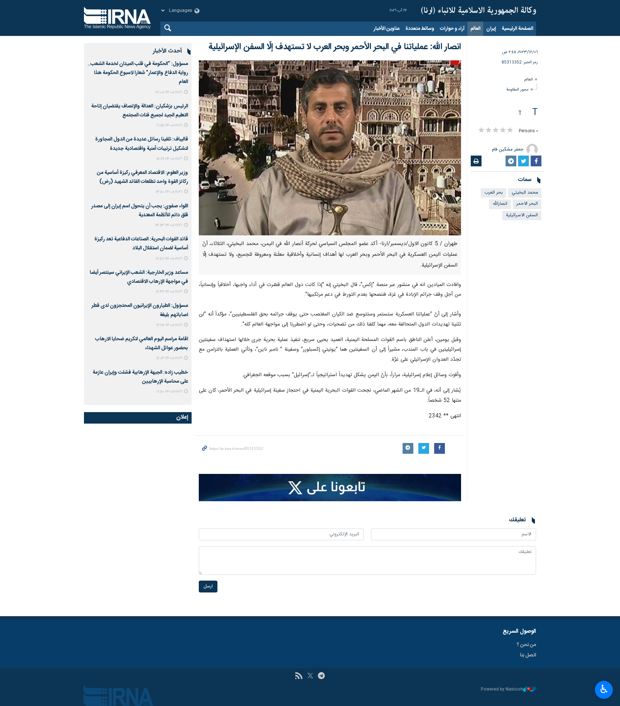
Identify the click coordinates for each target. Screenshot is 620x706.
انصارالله (500, 204)
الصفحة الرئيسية (517, 28)
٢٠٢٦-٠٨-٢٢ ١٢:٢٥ (169, 325)
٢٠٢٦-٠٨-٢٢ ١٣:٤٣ (168, 225)
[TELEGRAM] (321, 676)
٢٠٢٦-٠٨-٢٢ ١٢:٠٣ (169, 358)
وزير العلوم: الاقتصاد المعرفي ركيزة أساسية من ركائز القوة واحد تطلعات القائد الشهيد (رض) (142, 177)
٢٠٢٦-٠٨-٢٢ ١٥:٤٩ (169, 159)
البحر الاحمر (527, 204)
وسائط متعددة (419, 28)
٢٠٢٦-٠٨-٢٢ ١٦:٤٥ (169, 125)
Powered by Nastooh (502, 690)
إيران (491, 28)
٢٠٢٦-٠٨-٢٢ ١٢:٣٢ (169, 292)
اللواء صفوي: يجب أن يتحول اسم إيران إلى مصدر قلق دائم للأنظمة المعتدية (139, 211)
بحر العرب (493, 193)
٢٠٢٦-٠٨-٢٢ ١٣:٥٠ (168, 192)
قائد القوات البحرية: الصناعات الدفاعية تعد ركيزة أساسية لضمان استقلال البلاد (141, 244)
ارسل (208, 586)
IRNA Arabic (478, 11)
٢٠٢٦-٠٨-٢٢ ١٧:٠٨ (168, 92)
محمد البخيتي (525, 193)
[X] (310, 676)
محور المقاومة (517, 89)
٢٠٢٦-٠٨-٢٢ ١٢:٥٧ (168, 258)
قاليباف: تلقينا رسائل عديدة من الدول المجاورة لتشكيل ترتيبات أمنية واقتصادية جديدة (141, 144)
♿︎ (604, 689)
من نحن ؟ (526, 645)
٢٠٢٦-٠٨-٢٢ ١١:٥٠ (169, 391)
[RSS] (299, 676)
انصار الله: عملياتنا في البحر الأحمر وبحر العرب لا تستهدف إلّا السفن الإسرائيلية (334, 47)
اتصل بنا (528, 655)
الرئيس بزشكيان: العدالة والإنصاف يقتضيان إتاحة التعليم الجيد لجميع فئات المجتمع (139, 111)
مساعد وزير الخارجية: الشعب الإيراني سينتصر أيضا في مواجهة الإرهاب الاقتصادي (139, 277)
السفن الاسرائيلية (522, 215)
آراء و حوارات (452, 28)
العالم (475, 28)
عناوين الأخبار (387, 28)
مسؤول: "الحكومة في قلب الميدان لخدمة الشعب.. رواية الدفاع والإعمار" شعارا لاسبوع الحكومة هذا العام (138, 73)
